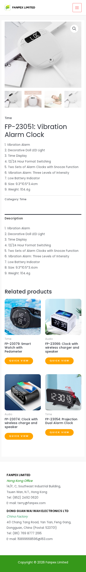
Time (8, 118)
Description (14, 218)
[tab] (43, 218)
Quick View (19, 360)
